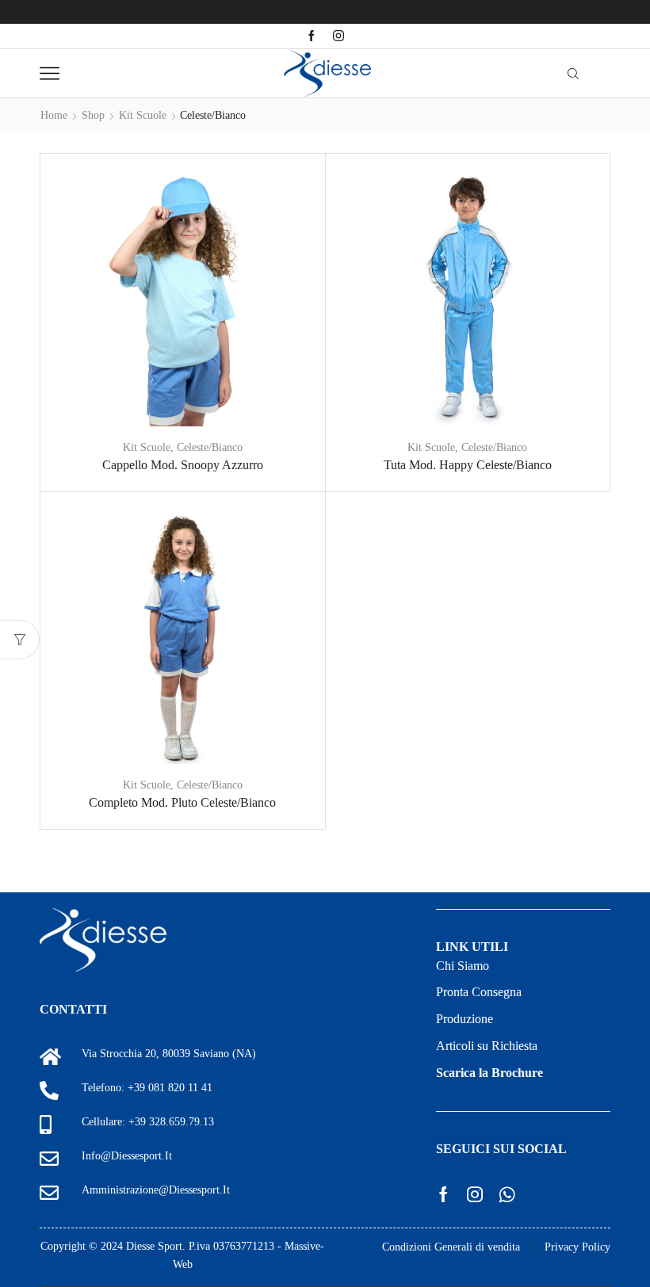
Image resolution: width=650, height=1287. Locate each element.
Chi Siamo (462, 965)
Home (53, 115)
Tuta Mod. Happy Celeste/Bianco (468, 465)
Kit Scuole (142, 115)
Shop (93, 115)
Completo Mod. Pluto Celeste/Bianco (182, 802)
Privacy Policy (577, 1247)
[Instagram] (338, 37)
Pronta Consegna (479, 992)
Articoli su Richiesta (486, 1045)
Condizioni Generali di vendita (451, 1247)
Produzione (464, 1018)
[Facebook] (311, 37)
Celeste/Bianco (210, 447)
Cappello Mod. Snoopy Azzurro (182, 465)
